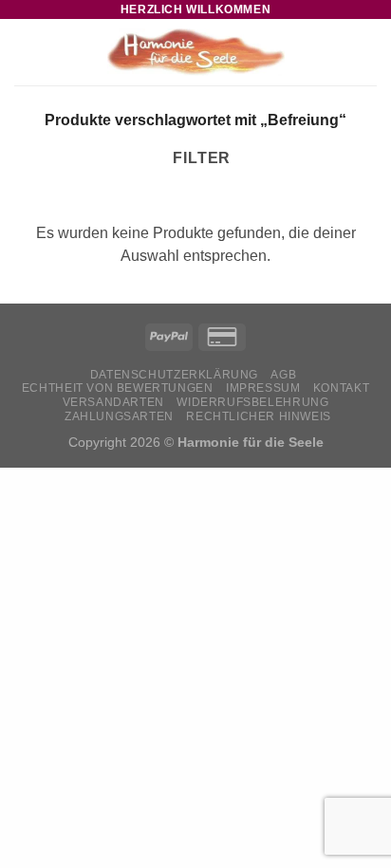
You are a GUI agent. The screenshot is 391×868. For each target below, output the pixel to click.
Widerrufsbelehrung (252, 402)
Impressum (263, 388)
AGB (283, 374)
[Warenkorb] (367, 52)
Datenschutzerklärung (174, 374)
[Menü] (25, 51)
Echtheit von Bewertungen (118, 388)
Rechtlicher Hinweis (258, 416)
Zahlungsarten (119, 416)
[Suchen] (337, 52)
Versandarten (113, 402)
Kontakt (341, 388)
